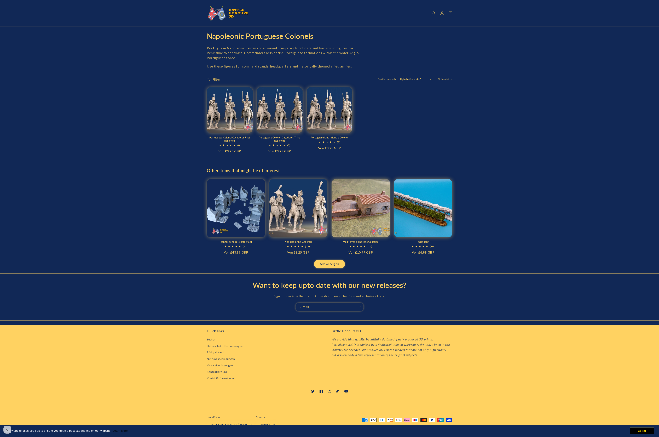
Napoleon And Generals (298, 241)
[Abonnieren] (359, 307)
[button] (434, 13)
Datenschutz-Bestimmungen (225, 346)
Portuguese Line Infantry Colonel (329, 137)
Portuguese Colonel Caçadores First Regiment (229, 139)
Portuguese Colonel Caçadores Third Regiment (279, 139)
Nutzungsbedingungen (221, 358)
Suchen (211, 339)
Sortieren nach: (387, 79)
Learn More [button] (120, 430)
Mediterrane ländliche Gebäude (361, 241)
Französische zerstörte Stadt (236, 241)
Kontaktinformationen (221, 378)
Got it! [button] (642, 430)
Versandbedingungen (220, 365)
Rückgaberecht (216, 352)
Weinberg (423, 241)
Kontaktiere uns (217, 371)
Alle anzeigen (329, 264)
